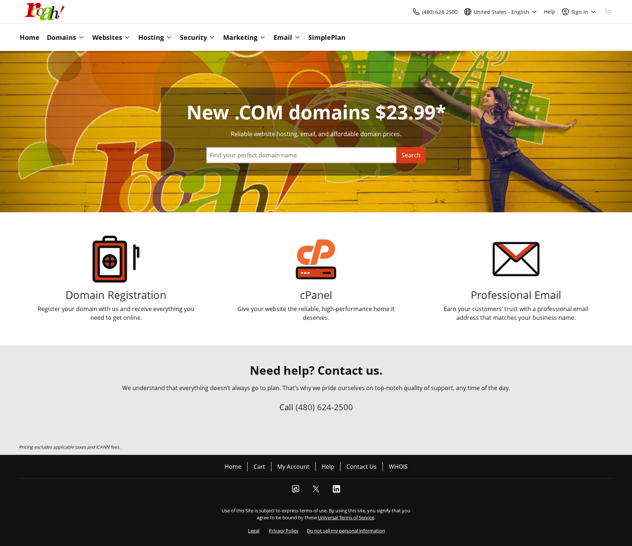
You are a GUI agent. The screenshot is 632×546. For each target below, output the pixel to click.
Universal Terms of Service (346, 517)
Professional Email (516, 295)
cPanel (316, 295)
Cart (259, 467)
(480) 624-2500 (324, 406)
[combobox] (301, 155)
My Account (293, 467)
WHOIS (398, 467)
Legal (253, 530)
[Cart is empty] (608, 11)
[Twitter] (316, 491)
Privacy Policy (283, 530)
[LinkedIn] (336, 491)
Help (327, 467)
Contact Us (361, 467)
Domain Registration (115, 295)
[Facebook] (295, 491)
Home (233, 467)
